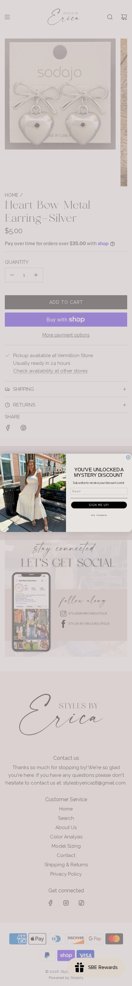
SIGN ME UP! (99, 505)
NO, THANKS (99, 515)
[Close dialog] (128, 458)
